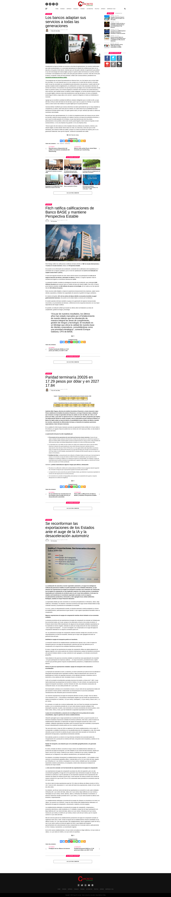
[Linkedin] (69, 141)
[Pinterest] (71, 141)
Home (57, 8)
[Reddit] (66, 141)
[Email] (77, 141)
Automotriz (90, 8)
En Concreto (54, 221)
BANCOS (62, 143)
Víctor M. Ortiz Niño (55, 30)
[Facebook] (61, 141)
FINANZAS (75, 8)
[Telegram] (79, 141)
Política (97, 8)
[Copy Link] (82, 141)
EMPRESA (69, 8)
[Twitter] (64, 141)
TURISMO (82, 8)
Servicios (67, 143)
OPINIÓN (103, 8)
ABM (58, 143)
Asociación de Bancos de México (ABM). (56, 77)
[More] (84, 141)
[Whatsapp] (74, 141)
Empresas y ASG (111, 8)
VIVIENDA (62, 8)
